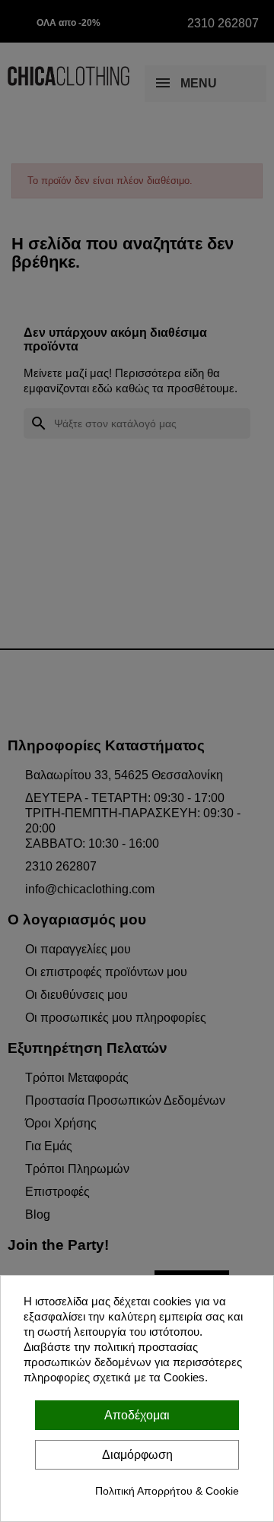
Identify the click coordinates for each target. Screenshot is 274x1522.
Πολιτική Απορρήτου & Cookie (167, 1491)
